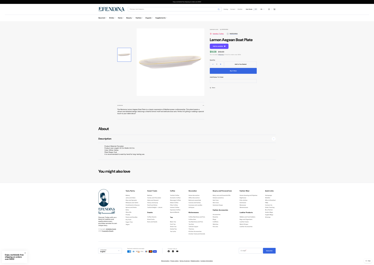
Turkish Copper (193, 226)
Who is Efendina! (270, 200)
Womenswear (244, 207)
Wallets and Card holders (247, 217)
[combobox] (175, 9)
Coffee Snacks (151, 217)
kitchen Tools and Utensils (197, 234)
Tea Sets (191, 224)
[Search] (219, 9)
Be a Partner (269, 210)
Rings (214, 219)
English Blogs (269, 215)
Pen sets (215, 226)
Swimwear (243, 202)
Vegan (128, 224)
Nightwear (243, 198)
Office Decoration (194, 198)
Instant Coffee (174, 207)
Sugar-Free (129, 222)
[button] (269, 9)
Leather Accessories (246, 226)
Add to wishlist (218, 46)
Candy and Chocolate (154, 198)
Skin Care (216, 202)
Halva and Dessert (153, 200)
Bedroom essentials (195, 200)
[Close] (25, 253)
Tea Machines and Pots (196, 222)
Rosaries (215, 217)
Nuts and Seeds (152, 222)
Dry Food (128, 219)
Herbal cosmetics (218, 198)
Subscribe (269, 251)
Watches (215, 224)
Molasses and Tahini (132, 202)
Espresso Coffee (175, 210)
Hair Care (216, 200)
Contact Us (268, 205)
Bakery (128, 195)
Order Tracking (269, 207)
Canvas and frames (195, 202)
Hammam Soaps (218, 205)
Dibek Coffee (174, 202)
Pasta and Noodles (131, 217)
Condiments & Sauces (133, 205)
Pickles (128, 215)
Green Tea (173, 226)
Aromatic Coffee (175, 198)
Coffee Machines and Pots (197, 217)
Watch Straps (244, 224)
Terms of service (185, 261)
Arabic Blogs (269, 212)
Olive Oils (128, 212)
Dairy (127, 210)
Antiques (191, 207)
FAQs (266, 202)
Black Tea (173, 222)
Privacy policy (174, 261)
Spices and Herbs (131, 207)
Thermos (191, 229)
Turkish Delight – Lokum (154, 207)
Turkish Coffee (174, 195)
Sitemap (267, 217)
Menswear (243, 205)
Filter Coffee (174, 205)
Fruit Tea (173, 224)
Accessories (216, 214)
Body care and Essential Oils (221, 195)
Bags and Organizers (246, 219)
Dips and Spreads (131, 200)
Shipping (221, 54)
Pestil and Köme (152, 205)
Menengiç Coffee (175, 200)
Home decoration (194, 195)
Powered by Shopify (107, 231)
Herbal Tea (173, 229)
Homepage (268, 195)
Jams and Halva (130, 198)
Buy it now (233, 71)
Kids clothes (243, 200)
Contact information (206, 261)
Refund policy (165, 261)
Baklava (149, 195)
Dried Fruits (151, 219)
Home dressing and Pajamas (248, 195)
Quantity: (212, 60)
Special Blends (174, 212)
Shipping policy (195, 261)
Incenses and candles (195, 205)
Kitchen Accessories (195, 231)
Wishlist (267, 198)
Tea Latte (173, 231)
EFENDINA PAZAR (111, 229)
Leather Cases (244, 222)
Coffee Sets (192, 219)
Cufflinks (215, 222)
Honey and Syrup (152, 202)
